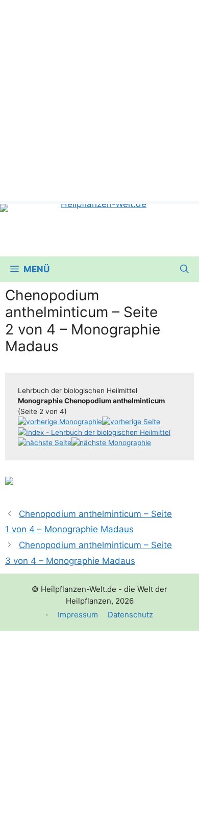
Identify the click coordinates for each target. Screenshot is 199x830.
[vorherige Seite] (131, 422)
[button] (184, 269)
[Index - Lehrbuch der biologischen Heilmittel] (94, 432)
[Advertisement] (99, 99)
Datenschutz (130, 614)
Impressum (78, 614)
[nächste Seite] (44, 442)
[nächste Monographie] (111, 442)
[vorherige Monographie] (60, 422)
